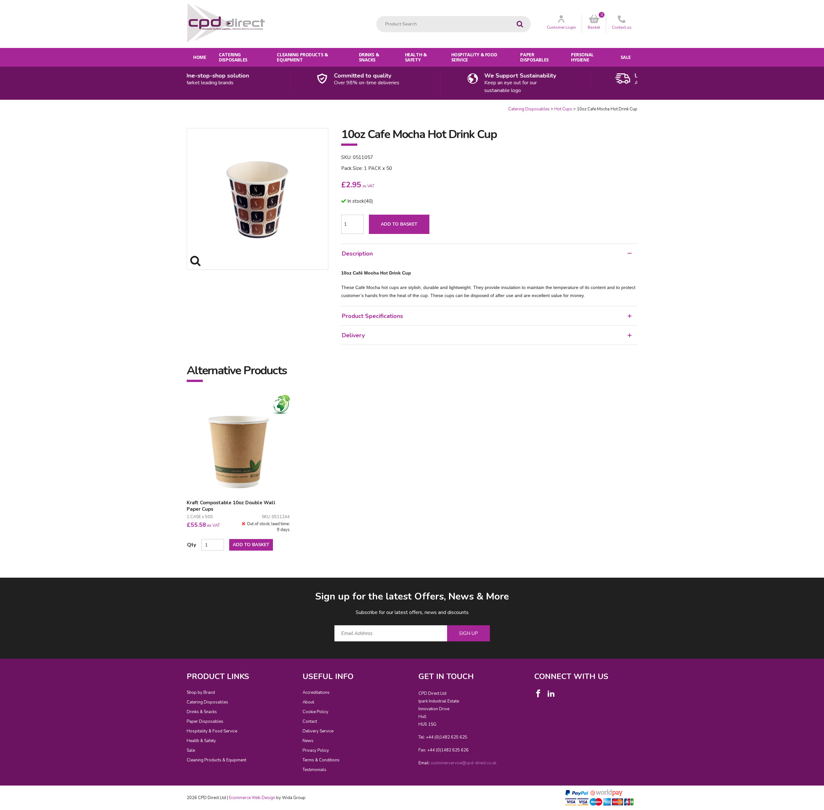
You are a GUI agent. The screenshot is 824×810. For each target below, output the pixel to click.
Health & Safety (416, 57)
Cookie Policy (315, 712)
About (308, 702)
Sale (626, 57)
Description (357, 253)
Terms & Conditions (321, 760)
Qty (191, 544)
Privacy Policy (316, 750)
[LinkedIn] (551, 693)
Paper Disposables (534, 57)
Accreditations (316, 692)
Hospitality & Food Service (474, 57)
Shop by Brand (201, 692)
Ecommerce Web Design (252, 798)
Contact (310, 721)
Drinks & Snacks (369, 57)
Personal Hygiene (582, 57)
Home (199, 57)
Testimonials (314, 770)
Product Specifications (372, 316)
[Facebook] (538, 693)
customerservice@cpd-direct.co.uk (463, 763)
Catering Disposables (233, 57)
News (308, 741)
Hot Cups (563, 109)
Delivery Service (318, 731)
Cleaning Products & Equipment (302, 57)
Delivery (353, 335)
